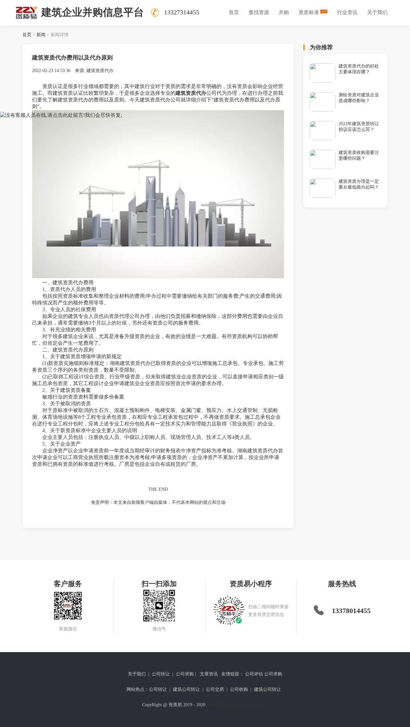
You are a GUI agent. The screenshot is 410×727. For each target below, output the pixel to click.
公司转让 (161, 674)
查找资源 (259, 12)
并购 (284, 12)
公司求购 (185, 674)
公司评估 (254, 674)
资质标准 (309, 12)
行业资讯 (347, 12)
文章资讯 (209, 674)
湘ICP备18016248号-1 (247, 704)
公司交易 (215, 689)
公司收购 (239, 689)
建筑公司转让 (186, 689)
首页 (234, 12)
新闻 (41, 34)
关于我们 (377, 12)
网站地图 (216, 704)
